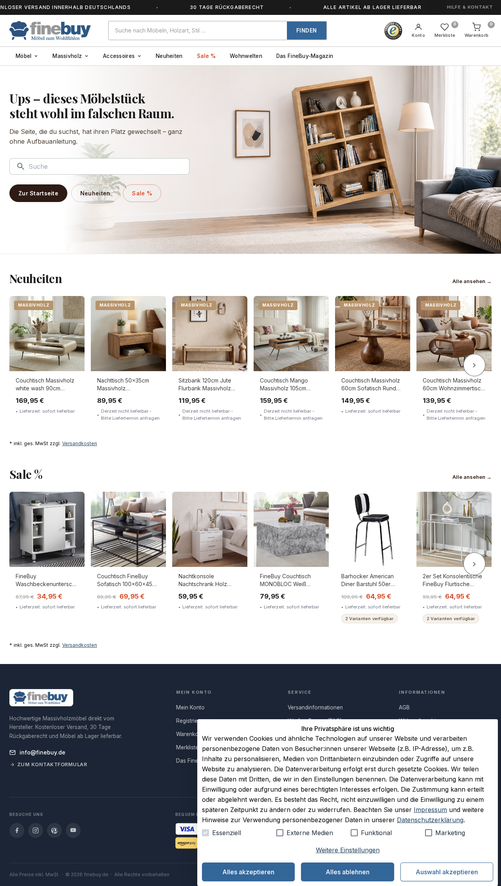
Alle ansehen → (472, 281)
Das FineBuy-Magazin (304, 56)
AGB (404, 707)
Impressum (430, 810)
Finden (306, 30)
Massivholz (67, 56)
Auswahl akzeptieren (447, 872)
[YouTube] (73, 830)
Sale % (206, 56)
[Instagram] (35, 830)
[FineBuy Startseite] (52, 30)
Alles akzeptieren (248, 872)
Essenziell (226, 833)
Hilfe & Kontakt (470, 7)
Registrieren (191, 721)
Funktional (376, 833)
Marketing (450, 833)
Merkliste (187, 747)
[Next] (474, 365)
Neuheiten (169, 56)
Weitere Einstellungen (348, 850)
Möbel (23, 56)
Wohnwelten (246, 56)
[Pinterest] (54, 830)
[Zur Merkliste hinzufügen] (73, 307)
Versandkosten (79, 443)
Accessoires (119, 56)
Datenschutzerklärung (430, 820)
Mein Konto (190, 707)
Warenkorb (190, 734)
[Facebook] (16, 830)
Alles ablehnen (347, 872)
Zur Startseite (38, 193)
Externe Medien (310, 833)
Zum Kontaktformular (52, 764)
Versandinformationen (315, 707)
